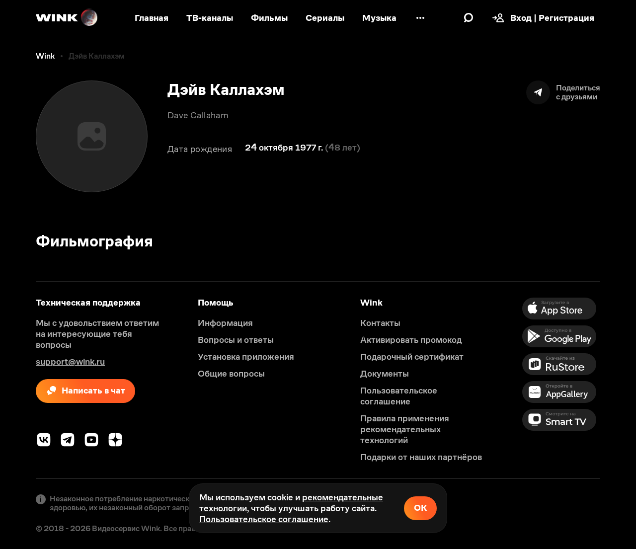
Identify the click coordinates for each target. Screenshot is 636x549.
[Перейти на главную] (67, 18)
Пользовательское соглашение (263, 519)
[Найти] (469, 18)
